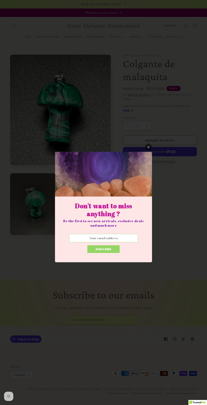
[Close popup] (148, 147)
